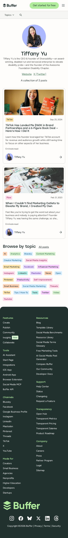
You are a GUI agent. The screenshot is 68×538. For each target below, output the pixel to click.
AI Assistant (9, 355)
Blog (38, 322)
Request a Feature (45, 401)
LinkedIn (7, 421)
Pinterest (7, 431)
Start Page (8, 360)
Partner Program (44, 460)
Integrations (9, 364)
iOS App (7, 369)
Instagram (8, 416)
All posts (44, 246)
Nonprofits (8, 478)
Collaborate (8, 342)
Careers (40, 450)
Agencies (7, 473)
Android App (9, 374)
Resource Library (45, 337)
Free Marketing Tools (47, 350)
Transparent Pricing (46, 423)
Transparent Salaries (46, 428)
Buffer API (8, 389)
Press (39, 455)
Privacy (38, 525)
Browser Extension (12, 379)
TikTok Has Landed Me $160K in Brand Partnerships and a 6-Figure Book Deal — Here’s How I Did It (32, 128)
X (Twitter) (40, 74)
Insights (10, 337)
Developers (9, 487)
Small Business (10, 468)
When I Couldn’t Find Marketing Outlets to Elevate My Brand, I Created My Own (32, 205)
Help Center (42, 386)
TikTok (6, 441)
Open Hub (41, 413)
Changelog (41, 396)
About (39, 445)
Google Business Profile (15, 411)
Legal (39, 465)
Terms (47, 525)
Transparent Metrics (46, 418)
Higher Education (12, 483)
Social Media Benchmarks (49, 332)
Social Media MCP (12, 384)
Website (27, 74)
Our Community (44, 369)
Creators (7, 463)
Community (9, 332)
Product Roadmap (45, 433)
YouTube (7, 450)
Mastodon (8, 426)
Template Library (44, 327)
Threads (7, 436)
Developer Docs (44, 373)
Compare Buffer (44, 364)
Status (39, 391)
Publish (6, 327)
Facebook (8, 406)
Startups (7, 492)
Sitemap (40, 470)
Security (56, 525)
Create (6, 322)
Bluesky (7, 401)
